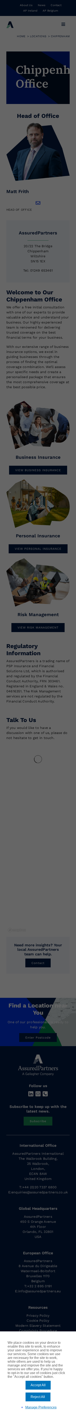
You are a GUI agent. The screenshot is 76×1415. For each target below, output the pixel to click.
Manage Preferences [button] (41, 1407)
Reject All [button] (38, 1397)
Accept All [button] (38, 1385)
